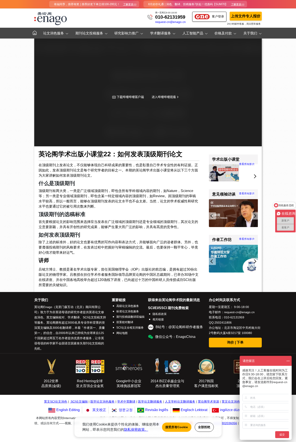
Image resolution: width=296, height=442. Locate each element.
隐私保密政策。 (136, 429)
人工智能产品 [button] (192, 33)
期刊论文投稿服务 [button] (89, 33)
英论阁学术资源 (208, 401)
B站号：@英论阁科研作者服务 (179, 327)
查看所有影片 (247, 193)
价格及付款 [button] (223, 33)
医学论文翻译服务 (150, 401)
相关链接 (158, 319)
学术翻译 (74, 317)
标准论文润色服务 (127, 311)
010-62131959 (170, 17)
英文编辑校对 (55, 317)
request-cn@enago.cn (170, 22)
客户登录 (218, 16)
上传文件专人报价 (245, 16)
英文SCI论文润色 (55, 401)
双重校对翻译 (124, 322)
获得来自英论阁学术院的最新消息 (174, 300)
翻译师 (67, 327)
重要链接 (119, 300)
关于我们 (41, 300)
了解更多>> (130, 4)
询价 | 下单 (235, 342)
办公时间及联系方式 (224, 300)
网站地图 (122, 333)
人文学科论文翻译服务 (180, 401)
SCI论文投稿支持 (94, 317)
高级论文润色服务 (127, 306)
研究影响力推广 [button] (126, 33)
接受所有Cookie (176, 427)
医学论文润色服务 (102, 401)
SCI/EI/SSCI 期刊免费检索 (168, 308)
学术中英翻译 (126, 401)
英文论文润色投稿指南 (237, 401)
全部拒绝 (204, 427)
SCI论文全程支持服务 (130, 327)
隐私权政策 (160, 314)
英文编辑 (43, 327)
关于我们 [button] (250, 33)
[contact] (150, 17)
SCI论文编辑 (79, 401)
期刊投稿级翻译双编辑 (130, 316)
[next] (254, 176)
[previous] (212, 176)
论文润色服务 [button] (53, 33)
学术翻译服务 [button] (160, 33)
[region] (233, 173)
